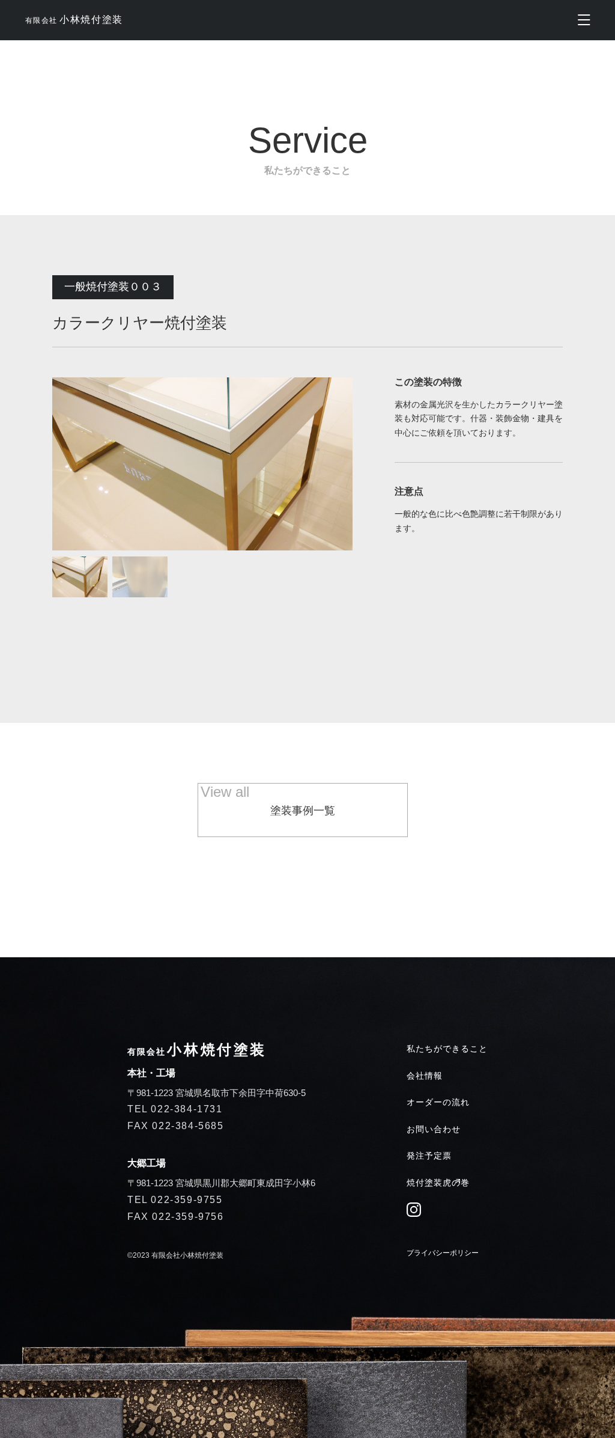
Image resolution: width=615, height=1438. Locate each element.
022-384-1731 (186, 1109)
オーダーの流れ (438, 1102)
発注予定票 (429, 1155)
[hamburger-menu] (584, 19)
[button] (80, 576)
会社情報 (425, 1075)
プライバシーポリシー (443, 1253)
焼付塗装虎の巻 (438, 1182)
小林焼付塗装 (74, 19)
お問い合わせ (434, 1129)
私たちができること (447, 1048)
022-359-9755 (186, 1200)
